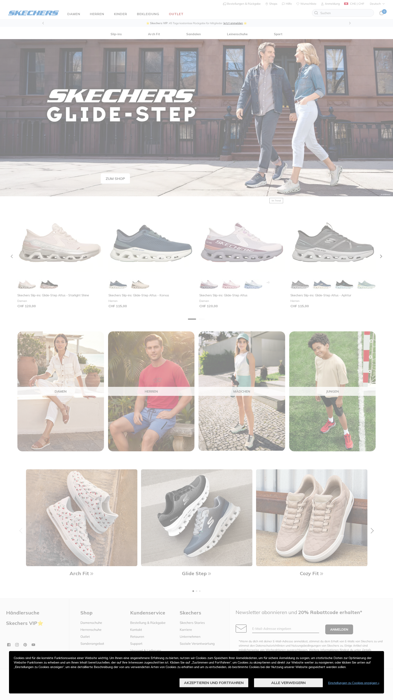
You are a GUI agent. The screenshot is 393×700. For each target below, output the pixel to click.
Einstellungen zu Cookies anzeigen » (353, 683)
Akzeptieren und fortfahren (214, 682)
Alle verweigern (288, 682)
